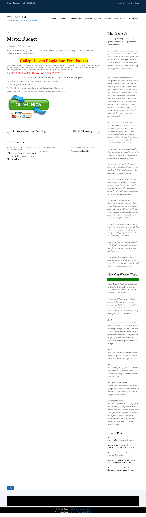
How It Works (119, 18)
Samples (107, 18)
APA (19, 46)
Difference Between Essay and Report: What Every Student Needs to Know (21, 156)
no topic (43, 150)
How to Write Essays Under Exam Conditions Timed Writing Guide (120, 446)
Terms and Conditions (81, 509)
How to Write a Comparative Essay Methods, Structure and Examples (121, 439)
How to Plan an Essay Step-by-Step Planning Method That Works (121, 461)
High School (26, 46)
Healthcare (46, 147)
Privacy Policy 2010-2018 (80, 512)
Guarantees (133, 18)
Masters (10, 149)
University (22, 149)
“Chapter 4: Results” (80, 150)
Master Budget (22, 39)
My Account (76, 18)
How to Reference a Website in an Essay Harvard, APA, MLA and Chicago (123, 469)
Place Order (63, 18)
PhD (15, 149)
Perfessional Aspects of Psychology (30, 131)
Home (53, 18)
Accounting (13, 46)
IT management (80, 147)
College (22, 147)
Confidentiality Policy (92, 18)
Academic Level (12, 147)
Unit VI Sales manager (83, 131)
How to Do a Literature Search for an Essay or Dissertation (122, 454)
